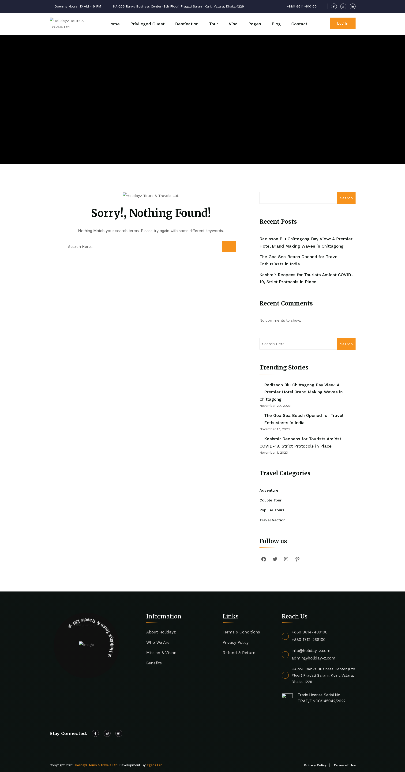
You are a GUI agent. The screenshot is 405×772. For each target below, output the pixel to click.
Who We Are (157, 642)
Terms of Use (345, 765)
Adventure (268, 490)
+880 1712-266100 (309, 639)
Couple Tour (270, 500)
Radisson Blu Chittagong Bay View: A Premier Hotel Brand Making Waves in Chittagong (301, 392)
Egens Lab (154, 765)
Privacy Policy (236, 642)
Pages (254, 23)
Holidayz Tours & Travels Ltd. (96, 765)
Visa (233, 23)
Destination (187, 23)
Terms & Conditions (241, 632)
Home (113, 23)
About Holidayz (161, 632)
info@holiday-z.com (311, 650)
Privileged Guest (147, 23)
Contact (299, 23)
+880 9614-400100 (309, 632)
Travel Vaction (272, 520)
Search (346, 198)
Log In (342, 23)
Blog (276, 23)
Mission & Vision (161, 652)
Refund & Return (239, 652)
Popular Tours (271, 510)
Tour (213, 23)
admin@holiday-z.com (313, 658)
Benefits (154, 663)
